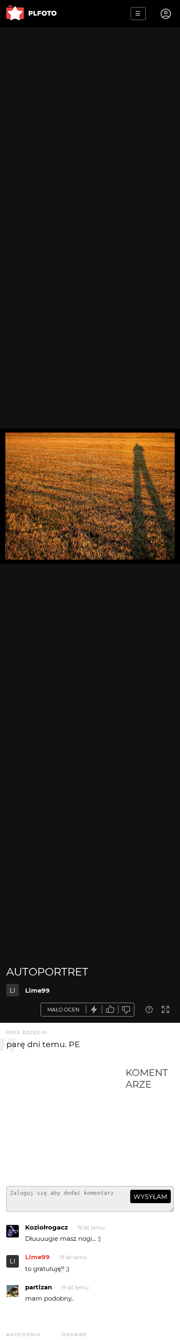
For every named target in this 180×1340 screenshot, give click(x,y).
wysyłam (150, 1197)
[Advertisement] (66, 1123)
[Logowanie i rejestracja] (166, 14)
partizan (38, 1287)
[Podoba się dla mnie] (110, 1009)
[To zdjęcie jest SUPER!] (94, 1009)
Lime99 (37, 990)
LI (12, 990)
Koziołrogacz (46, 1227)
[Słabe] (126, 1009)
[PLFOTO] (31, 13)
